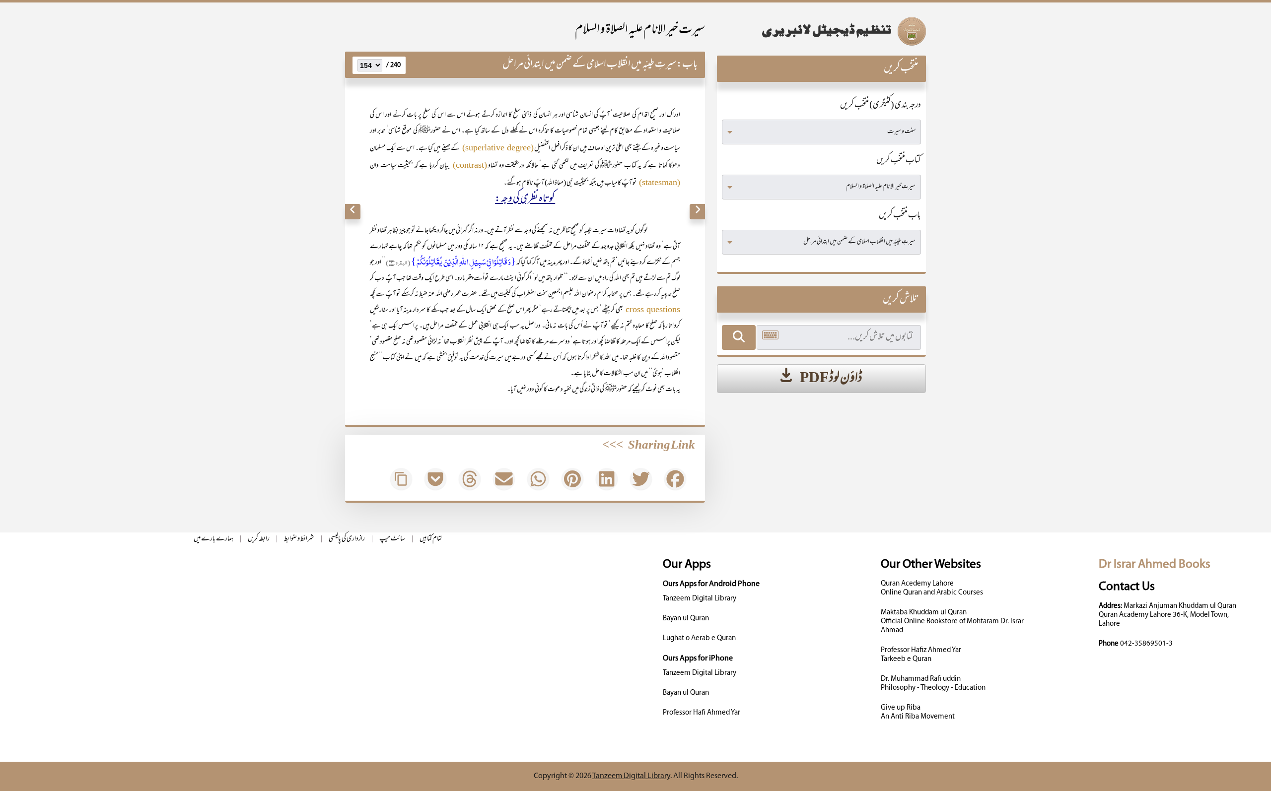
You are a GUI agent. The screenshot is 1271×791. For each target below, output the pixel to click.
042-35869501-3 (1146, 644)
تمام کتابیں (431, 539)
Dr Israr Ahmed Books (1154, 564)
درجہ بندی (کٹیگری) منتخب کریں (880, 105)
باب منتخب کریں (900, 215)
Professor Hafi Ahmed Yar (701, 713)
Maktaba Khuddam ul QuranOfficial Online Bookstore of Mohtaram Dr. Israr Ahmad (952, 621)
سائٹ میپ (392, 539)
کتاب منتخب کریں (898, 160)
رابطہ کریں (259, 539)
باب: (687, 65)
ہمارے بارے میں (213, 539)
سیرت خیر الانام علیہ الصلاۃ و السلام (640, 30)
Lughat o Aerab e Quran (699, 638)
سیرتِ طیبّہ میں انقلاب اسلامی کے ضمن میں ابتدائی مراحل (589, 65)
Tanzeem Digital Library (699, 598)
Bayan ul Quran (686, 618)
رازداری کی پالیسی (347, 539)
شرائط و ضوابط (299, 539)
